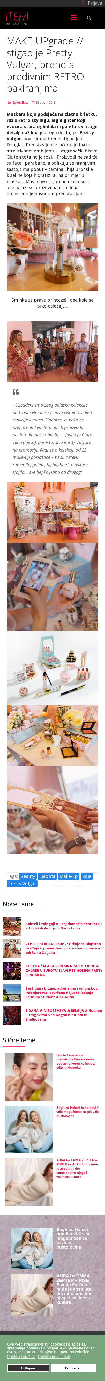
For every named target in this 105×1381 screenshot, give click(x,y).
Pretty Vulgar (22, 883)
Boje (86, 876)
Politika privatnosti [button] (54, 1357)
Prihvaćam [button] (73, 1368)
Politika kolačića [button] (21, 1357)
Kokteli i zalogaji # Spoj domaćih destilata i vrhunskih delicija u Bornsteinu (64, 925)
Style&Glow (20, 102)
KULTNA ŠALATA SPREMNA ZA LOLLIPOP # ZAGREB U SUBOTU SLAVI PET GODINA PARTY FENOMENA (64, 970)
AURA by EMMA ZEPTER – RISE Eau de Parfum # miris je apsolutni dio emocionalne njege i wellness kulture (77, 1168)
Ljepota (47, 876)
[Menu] (73, 18)
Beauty (28, 876)
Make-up (69, 876)
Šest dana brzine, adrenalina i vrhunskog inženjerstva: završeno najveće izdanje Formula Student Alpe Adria (62, 992)
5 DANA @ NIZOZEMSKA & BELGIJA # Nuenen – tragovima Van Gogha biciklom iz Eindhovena (64, 1015)
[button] (90, 2)
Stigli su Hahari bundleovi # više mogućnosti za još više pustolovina (77, 1112)
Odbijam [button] (28, 1368)
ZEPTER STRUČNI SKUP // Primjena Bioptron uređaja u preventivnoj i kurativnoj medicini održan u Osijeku (64, 948)
